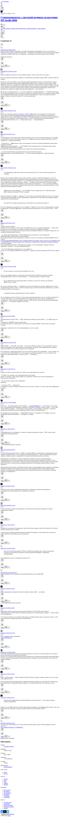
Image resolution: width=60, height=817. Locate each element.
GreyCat (3, 110)
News (5, 780)
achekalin (3, 71)
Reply (2, 66)
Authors (6, 783)
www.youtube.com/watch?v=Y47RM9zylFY (12, 727)
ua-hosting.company (9, 746)
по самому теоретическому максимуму (24, 115)
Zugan (2, 633)
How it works (7, 790)
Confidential (7, 797)
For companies (7, 793)
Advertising (7, 804)
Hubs (5, 782)
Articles (6, 779)
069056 (2, 652)
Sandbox (6, 784)
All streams (6, 1)
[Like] (2, 59)
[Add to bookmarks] (6, 66)
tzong (2, 429)
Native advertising (8, 805)
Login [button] (2, 10)
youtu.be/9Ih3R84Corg (35, 406)
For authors (6, 791)
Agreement (6, 795)
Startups (6, 808)
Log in (5, 772)
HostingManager (8, 767)
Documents (6, 794)
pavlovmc (3, 572)
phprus (2, 134)
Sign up (2, 738)
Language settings (5, 814)
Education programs (9, 806)
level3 (2, 723)
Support (12, 814)
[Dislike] (2, 63)
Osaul (2, 13)
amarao (2, 49)
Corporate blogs (8, 802)
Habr (9, 815)
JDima (2, 548)
